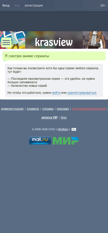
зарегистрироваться (81, 92)
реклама (63, 108)
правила (33, 108)
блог (64, 117)
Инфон (63, 129)
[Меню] (6, 43)
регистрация (34, 5)
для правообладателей (88, 108)
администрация (12, 108)
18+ (102, 5)
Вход (6, 5)
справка (47, 108)
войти (56, 92)
